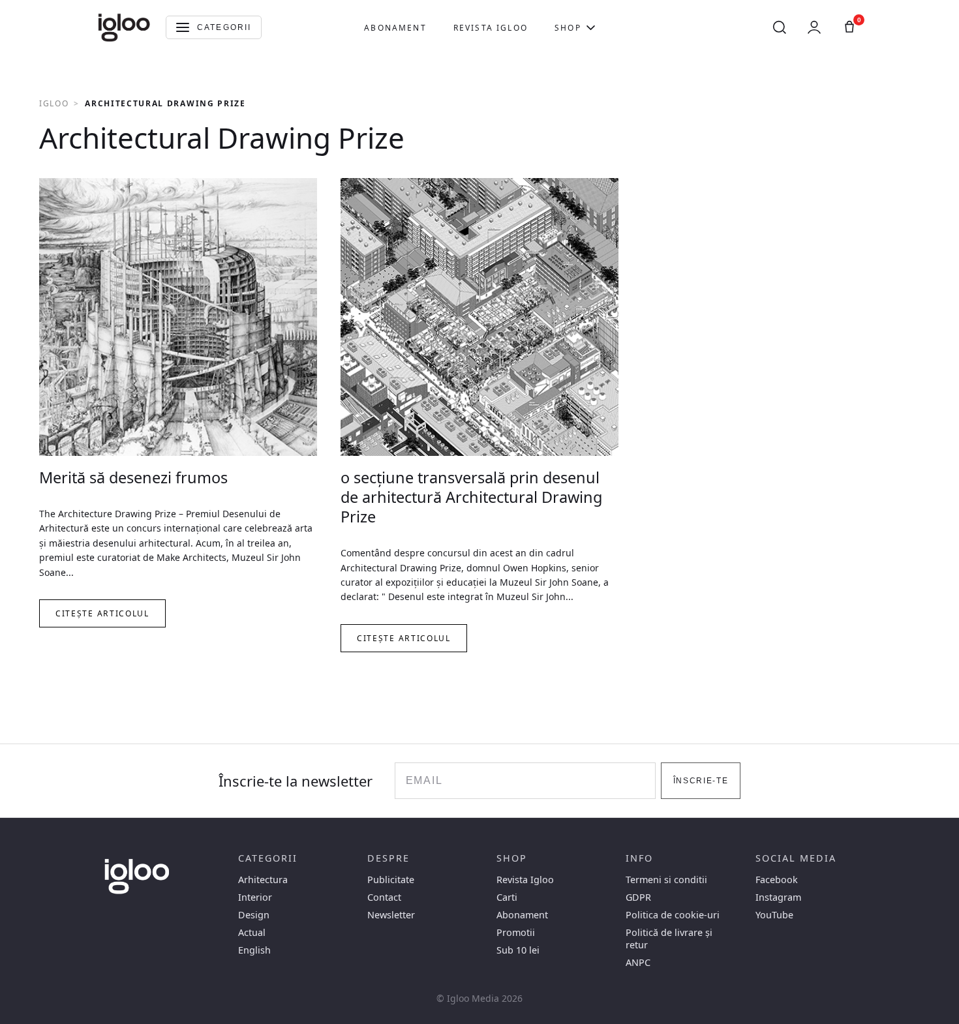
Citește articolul (102, 613)
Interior (255, 897)
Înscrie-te (701, 780)
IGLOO (53, 103)
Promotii (515, 932)
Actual (252, 932)
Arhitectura (263, 879)
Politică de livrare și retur (669, 938)
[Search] (779, 27)
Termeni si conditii (666, 879)
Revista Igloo (490, 27)
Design (253, 915)
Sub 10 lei (518, 950)
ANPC (638, 962)
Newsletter (391, 915)
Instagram (778, 897)
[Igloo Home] (124, 27)
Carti (506, 897)
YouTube (774, 915)
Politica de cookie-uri (673, 915)
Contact (384, 897)
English (254, 950)
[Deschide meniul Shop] (590, 27)
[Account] (814, 27)
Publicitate (390, 879)
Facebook (776, 879)
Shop (568, 27)
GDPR (638, 897)
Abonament (395, 27)
